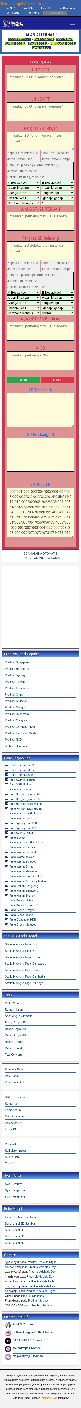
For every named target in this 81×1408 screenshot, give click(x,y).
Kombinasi (11, 1103)
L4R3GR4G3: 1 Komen (27, 1340)
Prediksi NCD (13, 739)
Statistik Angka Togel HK (20, 950)
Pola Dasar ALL (14, 1082)
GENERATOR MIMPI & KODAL (40, 557)
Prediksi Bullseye (16, 701)
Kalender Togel (14, 1069)
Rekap (23, 380)
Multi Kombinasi (15, 1116)
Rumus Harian (14, 1009)
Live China (33, 13)
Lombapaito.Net (49, 1398)
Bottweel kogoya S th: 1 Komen (33, 1332)
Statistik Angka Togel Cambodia (25, 976)
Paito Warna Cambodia (23, 852)
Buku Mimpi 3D (14, 1236)
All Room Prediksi (16, 746)
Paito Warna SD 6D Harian (25, 842)
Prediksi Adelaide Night (41, 1262)
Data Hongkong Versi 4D (24, 794)
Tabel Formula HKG (21, 770)
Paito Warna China (20, 866)
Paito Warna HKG (20, 818)
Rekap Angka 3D (40, 62)
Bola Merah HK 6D (20, 900)
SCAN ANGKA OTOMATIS (40, 553)
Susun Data (12, 1157)
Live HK (45, 8)
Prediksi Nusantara (17, 713)
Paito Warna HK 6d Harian (25, 813)
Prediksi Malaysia (16, 720)
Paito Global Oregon (21, 910)
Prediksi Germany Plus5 (20, 726)
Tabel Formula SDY (21, 774)
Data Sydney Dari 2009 (23, 823)
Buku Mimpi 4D (14, 1242)
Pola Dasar (12, 1076)
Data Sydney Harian (21, 832)
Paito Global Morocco (22, 924)
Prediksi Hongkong (17, 668)
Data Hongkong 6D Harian (25, 803)
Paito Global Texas (20, 915)
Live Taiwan (12, 13)
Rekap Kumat (13, 1048)
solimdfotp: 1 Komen (27, 1348)
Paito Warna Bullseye (22, 861)
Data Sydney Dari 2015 (23, 828)
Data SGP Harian (19, 784)
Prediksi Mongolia (16, 707)
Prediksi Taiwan (15, 681)
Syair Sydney (13, 1183)
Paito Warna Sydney (21, 847)
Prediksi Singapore (17, 662)
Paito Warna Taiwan (21, 857)
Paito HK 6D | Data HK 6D (25, 808)
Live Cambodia (67, 8)
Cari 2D (9, 1163)
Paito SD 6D (16, 837)
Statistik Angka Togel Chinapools (25, 963)
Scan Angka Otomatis (18, 1016)
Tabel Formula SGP (21, 765)
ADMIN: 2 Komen (24, 1324)
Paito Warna (12, 1003)
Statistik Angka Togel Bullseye (24, 983)
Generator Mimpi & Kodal (21, 1217)
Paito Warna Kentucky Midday (27, 881)
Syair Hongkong (15, 1196)
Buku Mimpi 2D (14, 1230)
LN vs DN (11, 1129)
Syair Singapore (15, 1190)
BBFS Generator (15, 1097)
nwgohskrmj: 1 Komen (28, 1356)
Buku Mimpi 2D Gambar (20, 1223)
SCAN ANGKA (55, 13)
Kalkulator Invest (15, 1150)
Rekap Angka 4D (15, 1035)
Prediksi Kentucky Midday (21, 733)
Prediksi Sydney (15, 675)
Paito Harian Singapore (23, 890)
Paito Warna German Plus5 (25, 876)
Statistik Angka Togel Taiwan (23, 970)
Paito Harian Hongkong (23, 886)
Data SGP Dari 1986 (21, 779)
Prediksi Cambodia (17, 688)
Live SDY (10, 8)
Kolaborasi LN (13, 1123)
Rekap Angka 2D (15, 1022)
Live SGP (28, 8)
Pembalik (11, 1144)
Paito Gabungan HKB (22, 919)
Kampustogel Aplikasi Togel (24, 3)
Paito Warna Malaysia (22, 871)
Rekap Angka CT (15, 1041)
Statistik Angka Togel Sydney (23, 957)
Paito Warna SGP (20, 789)
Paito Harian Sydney (21, 895)
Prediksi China (14, 694)
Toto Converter (14, 1054)
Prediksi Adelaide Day (42, 1267)
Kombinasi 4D (13, 1110)
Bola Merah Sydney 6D (23, 905)
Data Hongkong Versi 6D (24, 799)
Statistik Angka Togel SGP (21, 944)
